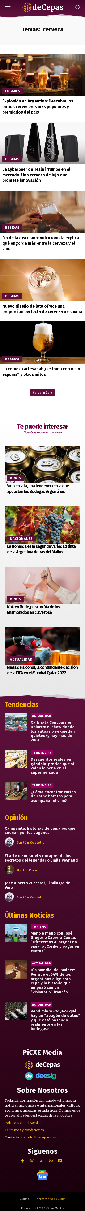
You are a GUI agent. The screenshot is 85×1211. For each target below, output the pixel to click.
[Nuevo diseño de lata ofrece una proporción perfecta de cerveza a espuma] (42, 280)
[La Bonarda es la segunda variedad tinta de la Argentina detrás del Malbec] (42, 525)
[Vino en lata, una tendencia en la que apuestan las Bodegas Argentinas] (42, 464)
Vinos (15, 478)
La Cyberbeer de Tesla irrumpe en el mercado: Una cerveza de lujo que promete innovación (36, 175)
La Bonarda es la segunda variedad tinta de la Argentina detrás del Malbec (41, 549)
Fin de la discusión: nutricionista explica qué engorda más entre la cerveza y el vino (40, 243)
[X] (41, 1161)
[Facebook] (22, 1161)
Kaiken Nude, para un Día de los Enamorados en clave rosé (33, 609)
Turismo (39, 926)
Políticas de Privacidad (23, 1123)
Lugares (12, 91)
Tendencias (42, 753)
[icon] (42, 1175)
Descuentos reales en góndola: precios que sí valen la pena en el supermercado (52, 766)
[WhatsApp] (51, 1161)
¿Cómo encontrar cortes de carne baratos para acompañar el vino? (53, 796)
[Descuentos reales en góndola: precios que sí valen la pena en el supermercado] (16, 759)
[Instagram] (32, 1161)
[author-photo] (10, 842)
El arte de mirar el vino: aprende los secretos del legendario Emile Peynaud (41, 858)
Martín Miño (27, 870)
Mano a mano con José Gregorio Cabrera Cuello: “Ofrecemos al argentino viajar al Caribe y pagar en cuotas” (55, 942)
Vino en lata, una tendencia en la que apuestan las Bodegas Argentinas (38, 488)
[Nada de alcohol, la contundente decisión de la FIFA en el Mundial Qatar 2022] (42, 646)
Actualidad (21, 659)
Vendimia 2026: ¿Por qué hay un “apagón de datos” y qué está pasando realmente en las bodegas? (55, 1020)
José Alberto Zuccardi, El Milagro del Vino (38, 885)
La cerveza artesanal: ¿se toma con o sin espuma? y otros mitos (41, 371)
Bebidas (12, 159)
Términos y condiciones (24, 1130)
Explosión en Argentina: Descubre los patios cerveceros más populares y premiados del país (37, 106)
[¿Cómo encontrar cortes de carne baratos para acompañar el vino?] (16, 791)
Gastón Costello (31, 842)
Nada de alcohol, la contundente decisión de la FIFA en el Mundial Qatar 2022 (42, 670)
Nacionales (21, 538)
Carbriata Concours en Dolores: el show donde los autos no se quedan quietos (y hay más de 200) (53, 731)
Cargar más (41, 392)
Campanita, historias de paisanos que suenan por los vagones (40, 830)
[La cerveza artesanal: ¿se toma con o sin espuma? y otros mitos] (42, 342)
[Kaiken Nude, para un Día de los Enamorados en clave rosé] (42, 585)
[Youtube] (60, 1161)
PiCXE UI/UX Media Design (50, 1198)
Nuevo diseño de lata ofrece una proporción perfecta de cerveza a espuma (42, 309)
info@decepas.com (42, 1137)
